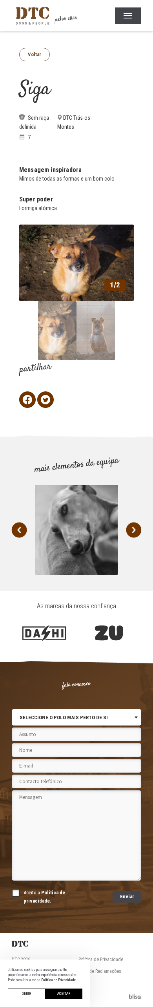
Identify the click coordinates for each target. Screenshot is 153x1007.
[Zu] (108, 633)
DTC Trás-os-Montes (74, 122)
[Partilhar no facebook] (27, 399)
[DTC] (76, 944)
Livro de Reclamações (99, 971)
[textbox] (64, 717)
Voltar (34, 54)
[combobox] (76, 717)
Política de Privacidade (100, 959)
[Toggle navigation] (128, 15)
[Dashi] (44, 633)
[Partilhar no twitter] (45, 399)
